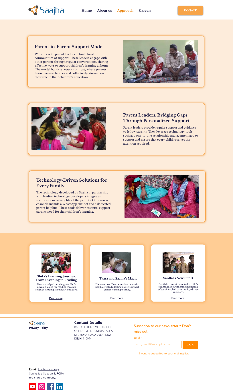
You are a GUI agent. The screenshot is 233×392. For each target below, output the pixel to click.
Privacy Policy (38, 327)
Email (138, 337)
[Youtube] (32, 386)
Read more (116, 298)
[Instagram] (41, 386)
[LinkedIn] (59, 386)
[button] (104, 10)
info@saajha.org (48, 369)
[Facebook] (50, 386)
